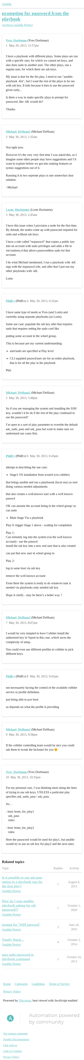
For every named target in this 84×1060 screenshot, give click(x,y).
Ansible (7, 4)
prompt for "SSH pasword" (21, 925)
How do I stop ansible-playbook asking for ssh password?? (19, 905)
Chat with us (10, 1045)
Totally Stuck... (13, 940)
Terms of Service (59, 984)
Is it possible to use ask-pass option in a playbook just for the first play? (22, 882)
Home (7, 984)
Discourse (25, 1000)
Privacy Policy (12, 991)
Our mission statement (15, 1033)
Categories (21, 984)
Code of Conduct (12, 1051)
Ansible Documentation (16, 1039)
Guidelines (38, 984)
